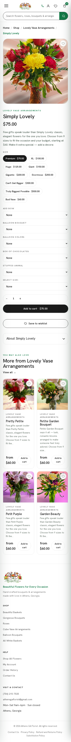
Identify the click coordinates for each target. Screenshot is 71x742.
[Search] (63, 16)
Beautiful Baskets (12, 612)
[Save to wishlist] (63, 43)
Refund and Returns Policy (49, 732)
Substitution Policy (35, 735)
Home (6, 28)
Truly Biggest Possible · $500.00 (23, 191)
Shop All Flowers (12, 658)
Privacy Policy (27, 732)
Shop (16, 28)
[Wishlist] (55, 5)
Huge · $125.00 (13, 166)
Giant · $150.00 (37, 166)
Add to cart (24, 460)
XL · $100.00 (37, 158)
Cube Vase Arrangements (16, 629)
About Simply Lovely (20, 338)
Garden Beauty (50, 514)
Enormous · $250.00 (42, 174)
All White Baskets (12, 640)
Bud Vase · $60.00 (15, 199)
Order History (10, 670)
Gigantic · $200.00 (15, 174)
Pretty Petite (15, 421)
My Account (9, 664)
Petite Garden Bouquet (49, 423)
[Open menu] (6, 6)
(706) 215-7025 (11, 693)
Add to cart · (35, 308)
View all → (9, 372)
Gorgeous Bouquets (14, 617)
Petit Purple (14, 514)
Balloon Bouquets (12, 634)
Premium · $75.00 (15, 158)
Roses (6, 623)
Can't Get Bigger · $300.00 (20, 183)
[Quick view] (18, 394)
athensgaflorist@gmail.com (17, 699)
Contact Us (9, 675)
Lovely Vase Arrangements (38, 28)
